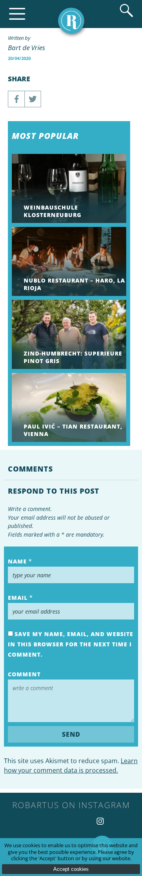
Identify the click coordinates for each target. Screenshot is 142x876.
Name (17, 561)
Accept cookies (71, 869)
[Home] (71, 20)
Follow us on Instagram (100, 821)
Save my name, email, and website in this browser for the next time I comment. (70, 644)
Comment (24, 674)
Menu (17, 14)
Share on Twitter (32, 99)
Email (18, 597)
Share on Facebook (16, 99)
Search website (126, 10)
